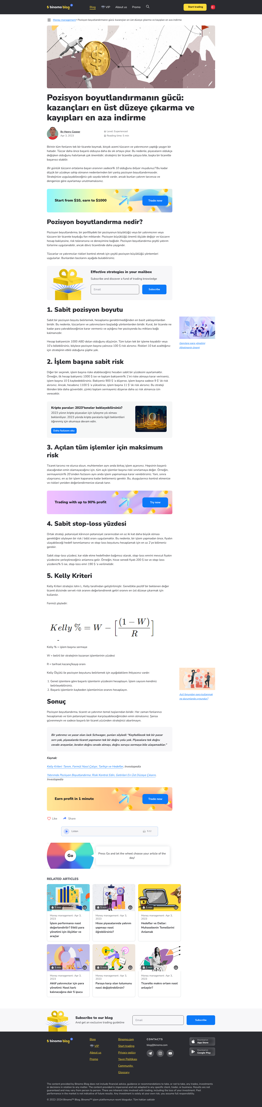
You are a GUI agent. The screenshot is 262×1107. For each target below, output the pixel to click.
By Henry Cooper (70, 131)
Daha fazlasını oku (64, 430)
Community (125, 1066)
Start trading (195, 7)
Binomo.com (126, 1039)
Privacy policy (127, 1053)
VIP (108, 7)
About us (121, 7)
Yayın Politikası (127, 1059)
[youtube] (170, 1053)
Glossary (123, 1072)
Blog (93, 7)
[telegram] (150, 1053)
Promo (136, 7)
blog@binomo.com (157, 1045)
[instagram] (160, 1053)
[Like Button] (49, 818)
